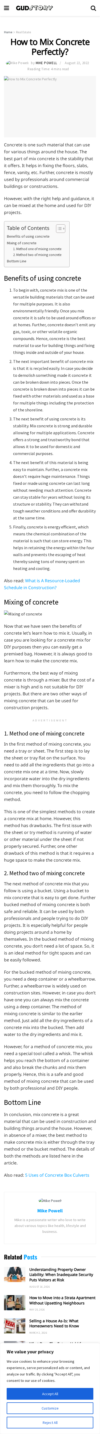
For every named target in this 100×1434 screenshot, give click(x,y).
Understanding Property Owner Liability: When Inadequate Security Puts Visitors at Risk (61, 1274)
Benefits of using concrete (28, 236)
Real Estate (23, 32)
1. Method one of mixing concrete (37, 249)
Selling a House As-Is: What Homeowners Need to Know (54, 1323)
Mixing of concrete (22, 243)
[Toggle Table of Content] (58, 228)
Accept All (50, 1393)
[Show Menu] (6, 8)
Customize (50, 1408)
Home (8, 32)
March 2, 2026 (38, 1332)
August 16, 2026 (39, 1286)
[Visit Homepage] (49, 8)
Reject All (50, 1422)
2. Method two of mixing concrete (37, 255)
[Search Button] (93, 8)
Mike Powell (46, 63)
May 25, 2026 (37, 1309)
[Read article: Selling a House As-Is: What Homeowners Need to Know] (14, 1325)
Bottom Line (16, 261)
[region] (50, 1388)
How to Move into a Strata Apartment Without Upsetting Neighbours (62, 1300)
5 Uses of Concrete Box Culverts (57, 1175)
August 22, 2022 (77, 63)
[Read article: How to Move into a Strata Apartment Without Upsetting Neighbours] (14, 1302)
